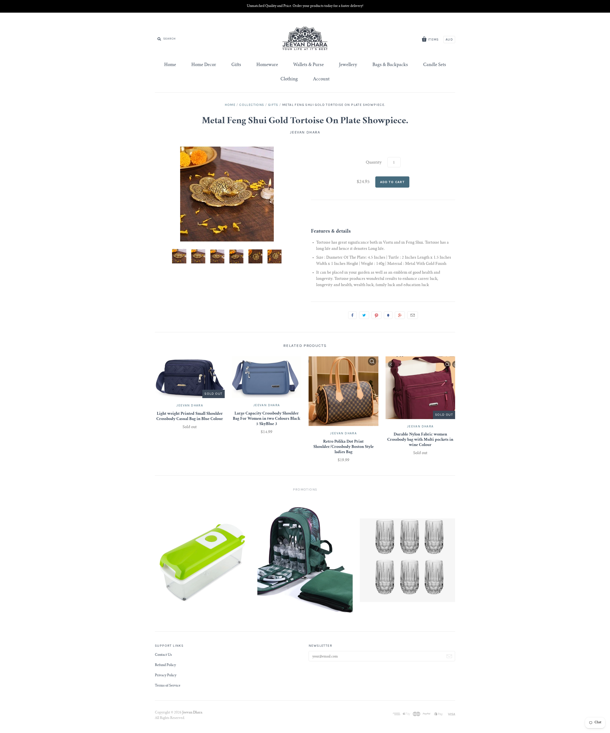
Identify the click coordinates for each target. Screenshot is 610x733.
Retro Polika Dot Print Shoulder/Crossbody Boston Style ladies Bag (343, 447)
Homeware (267, 65)
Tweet (364, 315)
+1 (400, 315)
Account (321, 79)
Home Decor (203, 65)
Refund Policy (165, 665)
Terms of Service (167, 685)
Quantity (374, 162)
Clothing (289, 79)
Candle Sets (434, 65)
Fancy (388, 315)
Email (412, 315)
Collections (251, 105)
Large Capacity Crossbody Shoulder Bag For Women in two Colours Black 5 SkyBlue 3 (266, 419)
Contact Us (163, 655)
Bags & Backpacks (390, 65)
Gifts (236, 65)
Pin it (376, 315)
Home (170, 65)
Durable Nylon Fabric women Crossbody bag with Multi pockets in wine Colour (420, 440)
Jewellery (348, 65)
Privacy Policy (165, 675)
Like (352, 315)
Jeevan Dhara (305, 132)
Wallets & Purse (308, 65)
